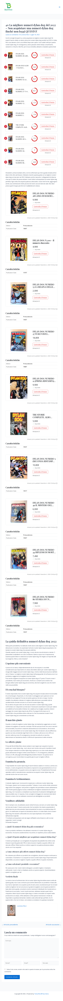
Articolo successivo (53, 924)
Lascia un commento (12, 35)
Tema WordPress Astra (41, 994)
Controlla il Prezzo (47, 55)
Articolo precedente (10, 924)
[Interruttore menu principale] (59, 7)
